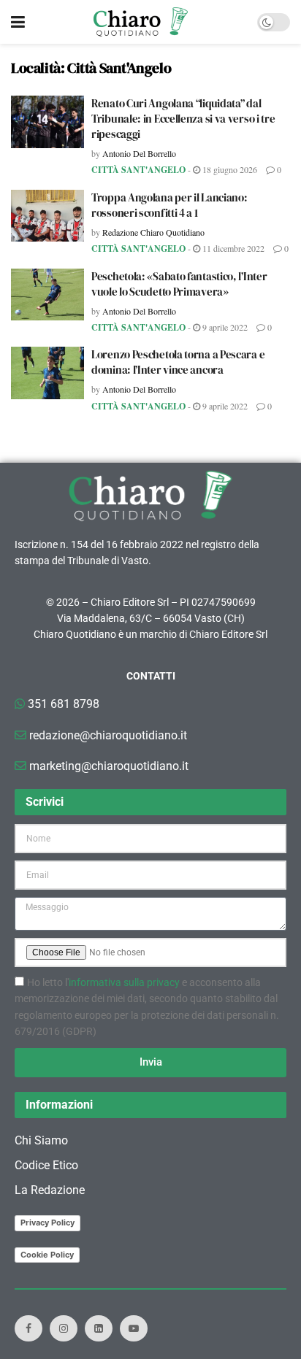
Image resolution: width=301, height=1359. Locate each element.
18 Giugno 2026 (228, 169)
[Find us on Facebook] (28, 1328)
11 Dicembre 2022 (232, 248)
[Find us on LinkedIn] (99, 1328)
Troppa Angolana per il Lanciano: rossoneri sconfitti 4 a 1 (169, 205)
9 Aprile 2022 (224, 327)
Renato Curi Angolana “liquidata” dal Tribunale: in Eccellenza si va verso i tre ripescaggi (183, 119)
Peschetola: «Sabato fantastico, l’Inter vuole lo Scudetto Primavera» (179, 284)
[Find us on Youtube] (134, 1328)
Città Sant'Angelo (138, 169)
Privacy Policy (47, 1222)
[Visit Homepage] (141, 21)
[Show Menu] (18, 22)
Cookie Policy (47, 1255)
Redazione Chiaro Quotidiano (153, 232)
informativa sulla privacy (124, 982)
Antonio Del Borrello (139, 153)
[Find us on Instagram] (63, 1328)
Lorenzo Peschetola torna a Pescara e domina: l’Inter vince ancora (177, 362)
